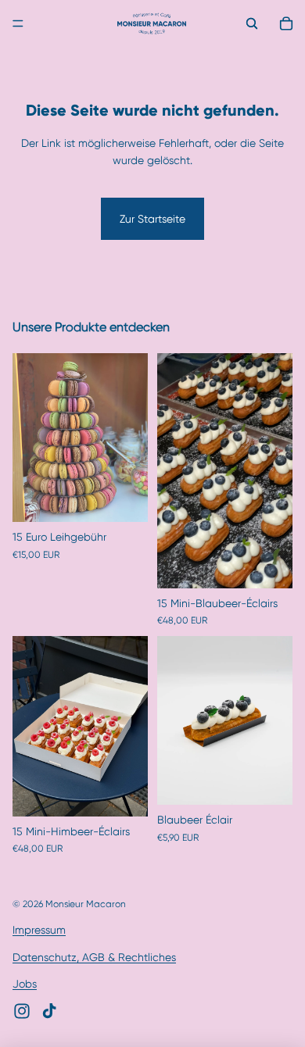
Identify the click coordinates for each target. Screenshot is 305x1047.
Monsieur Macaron (85, 904)
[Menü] (18, 23)
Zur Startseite (152, 219)
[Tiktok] (49, 1011)
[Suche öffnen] (252, 23)
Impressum (39, 930)
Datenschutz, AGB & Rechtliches (94, 957)
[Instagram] (22, 1011)
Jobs (25, 983)
